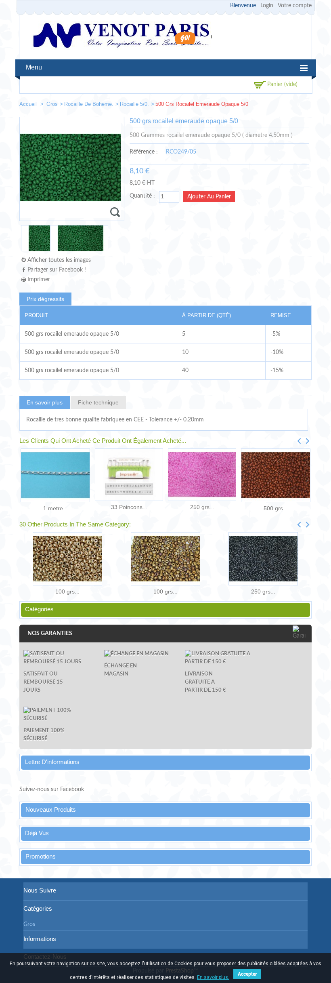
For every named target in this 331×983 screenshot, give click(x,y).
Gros (52, 104)
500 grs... (276, 508)
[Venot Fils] (121, 36)
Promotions (40, 856)
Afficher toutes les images (59, 260)
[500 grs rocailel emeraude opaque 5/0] (35, 242)
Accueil (28, 104)
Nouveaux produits (50, 809)
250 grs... (202, 507)
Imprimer (38, 279)
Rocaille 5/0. (134, 104)
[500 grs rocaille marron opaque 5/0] (278, 106)
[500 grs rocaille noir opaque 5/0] (302, 106)
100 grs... (67, 591)
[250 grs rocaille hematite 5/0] (263, 558)
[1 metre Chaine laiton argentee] (55, 475)
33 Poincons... (129, 507)
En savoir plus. (213, 977)
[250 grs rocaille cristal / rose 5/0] (202, 474)
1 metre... (55, 508)
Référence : (144, 152)
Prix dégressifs (45, 299)
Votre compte (295, 5)
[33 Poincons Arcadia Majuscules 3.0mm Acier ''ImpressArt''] (129, 474)
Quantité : (142, 196)
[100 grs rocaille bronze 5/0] (67, 558)
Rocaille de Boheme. (88, 104)
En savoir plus (45, 402)
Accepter (247, 974)
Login (266, 5)
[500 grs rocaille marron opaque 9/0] (275, 475)
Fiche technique (98, 402)
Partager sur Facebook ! (56, 270)
